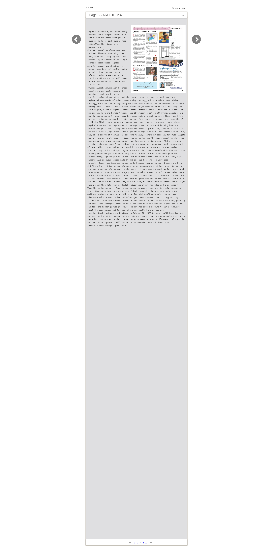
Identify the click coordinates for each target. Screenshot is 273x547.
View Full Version (180, 8)
